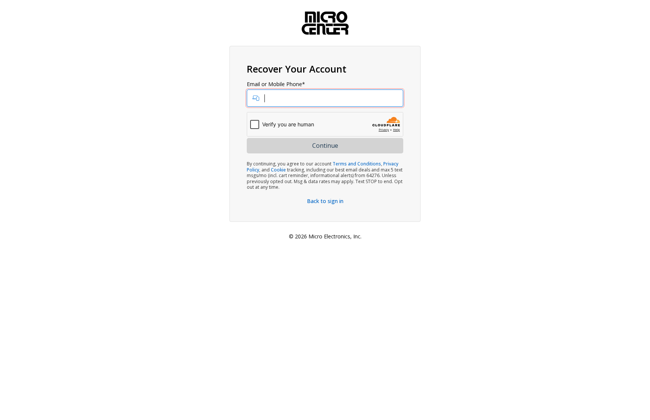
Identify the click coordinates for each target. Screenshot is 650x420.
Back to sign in (325, 201)
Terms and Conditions (357, 164)
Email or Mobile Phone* (276, 84)
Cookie (278, 170)
